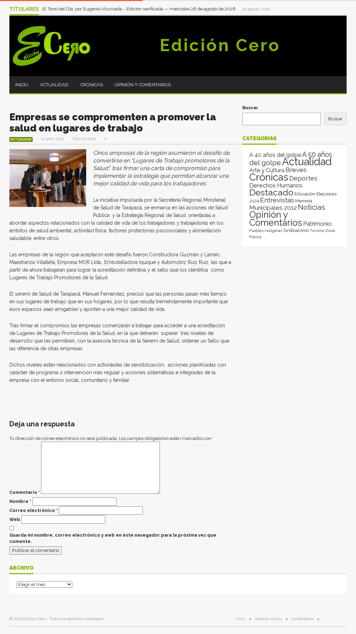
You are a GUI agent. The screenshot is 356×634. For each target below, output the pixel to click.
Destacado (271, 192)
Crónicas (91, 84)
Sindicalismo (296, 230)
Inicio (21, 84)
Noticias (311, 207)
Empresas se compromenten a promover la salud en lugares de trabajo (112, 122)
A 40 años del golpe (275, 155)
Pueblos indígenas (265, 230)
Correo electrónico (33, 510)
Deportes (303, 178)
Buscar (250, 107)
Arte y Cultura (266, 170)
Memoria (303, 201)
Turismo (317, 230)
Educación (304, 193)
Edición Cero (220, 45)
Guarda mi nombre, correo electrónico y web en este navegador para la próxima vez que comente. (112, 538)
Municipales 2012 (273, 207)
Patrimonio (317, 223)
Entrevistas (277, 200)
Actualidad (54, 84)
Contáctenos (302, 619)
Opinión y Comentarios (143, 84)
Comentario (24, 492)
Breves (296, 170)
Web (14, 519)
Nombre (20, 501)
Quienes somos (268, 619)
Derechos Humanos (275, 185)
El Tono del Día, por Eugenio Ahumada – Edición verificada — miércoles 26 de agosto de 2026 (139, 8)
